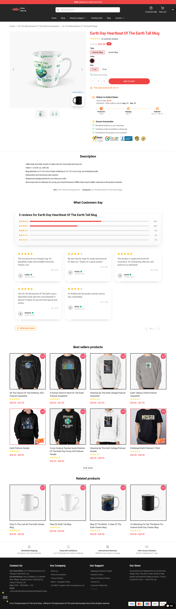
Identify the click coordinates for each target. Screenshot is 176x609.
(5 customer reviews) (109, 39)
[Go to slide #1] (41, 114)
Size (92, 65)
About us (54, 571)
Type (92, 48)
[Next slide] (82, 69)
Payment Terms (97, 575)
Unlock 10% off (5, 597)
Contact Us (95, 582)
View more (88, 468)
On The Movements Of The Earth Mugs (80, 26)
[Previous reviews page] (146, 328)
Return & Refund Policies (100, 578)
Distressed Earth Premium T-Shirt (145, 448)
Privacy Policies (57, 578)
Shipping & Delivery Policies (101, 571)
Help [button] (171, 606)
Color (92, 56)
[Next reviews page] (159, 328)
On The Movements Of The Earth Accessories (38, 26)
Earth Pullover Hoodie (19, 448)
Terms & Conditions (58, 575)
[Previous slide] (13, 69)
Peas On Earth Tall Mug (60, 524)
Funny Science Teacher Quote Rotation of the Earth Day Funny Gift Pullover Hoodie (67, 451)
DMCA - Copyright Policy (60, 582)
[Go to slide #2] (54, 114)
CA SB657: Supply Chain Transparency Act (67, 585)
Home (12, 26)
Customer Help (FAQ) (99, 585)
